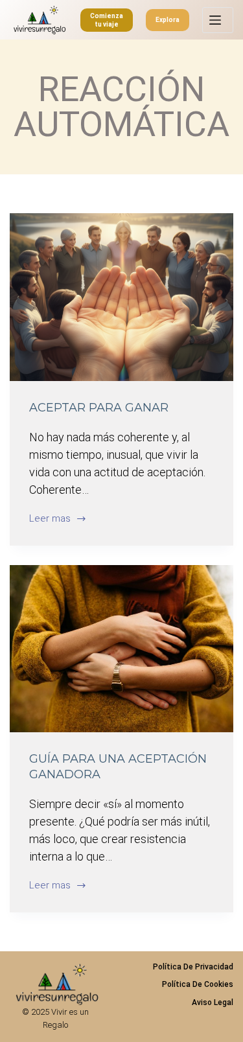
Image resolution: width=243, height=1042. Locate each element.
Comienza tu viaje (106, 20)
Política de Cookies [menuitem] (197, 984)
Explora (167, 19)
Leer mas (50, 519)
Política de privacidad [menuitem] (193, 966)
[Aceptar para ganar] (121, 297)
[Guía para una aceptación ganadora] (121, 649)
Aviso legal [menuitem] (212, 1002)
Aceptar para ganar (98, 407)
